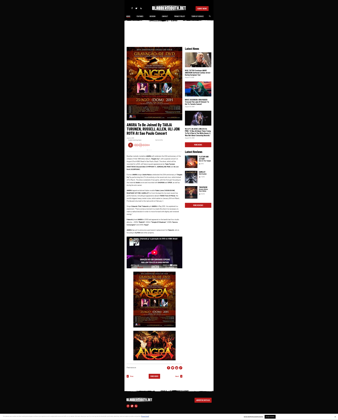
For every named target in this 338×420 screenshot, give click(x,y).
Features (140, 16)
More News (154, 376)
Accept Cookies (270, 416)
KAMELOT (202, 172)
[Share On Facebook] (168, 367)
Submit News (202, 8)
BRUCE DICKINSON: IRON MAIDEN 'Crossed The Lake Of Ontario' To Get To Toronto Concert (197, 101)
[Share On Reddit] (176, 367)
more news (198, 145)
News (128, 16)
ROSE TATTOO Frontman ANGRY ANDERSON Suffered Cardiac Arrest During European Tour (197, 72)
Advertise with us (203, 400)
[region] (169, 417)
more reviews (198, 205)
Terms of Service (197, 16)
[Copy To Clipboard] (180, 367)
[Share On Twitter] (172, 367)
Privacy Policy (179, 16)
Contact (165, 16)
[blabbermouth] (169, 10)
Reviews (153, 16)
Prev (131, 376)
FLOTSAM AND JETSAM (204, 157)
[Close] (335, 417)
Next (177, 376)
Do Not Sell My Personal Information (253, 416)
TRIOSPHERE (203, 187)
